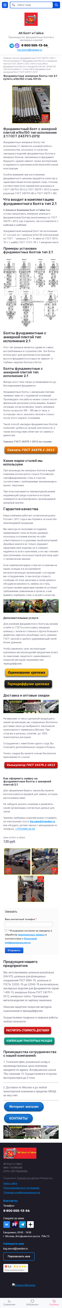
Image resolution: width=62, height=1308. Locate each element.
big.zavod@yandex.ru (30, 50)
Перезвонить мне (19, 1256)
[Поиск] (56, 5)
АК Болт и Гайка (31, 33)
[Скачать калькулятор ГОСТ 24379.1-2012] (31, 768)
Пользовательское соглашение (21, 1187)
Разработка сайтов (27, 1178)
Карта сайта (10, 1183)
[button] (5, 5)
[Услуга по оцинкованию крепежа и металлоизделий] (26, 677)
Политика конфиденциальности (21, 1192)
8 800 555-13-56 (34, 45)
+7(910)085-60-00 (25, 828)
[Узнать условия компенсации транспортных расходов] (29, 1045)
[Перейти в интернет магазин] (23, 1111)
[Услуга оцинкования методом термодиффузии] (28, 689)
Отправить (14, 950)
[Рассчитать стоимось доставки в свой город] (27, 1034)
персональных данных (31, 934)
